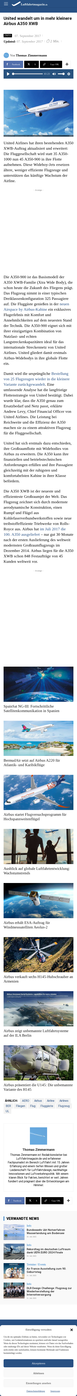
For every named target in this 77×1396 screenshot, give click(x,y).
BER (8, 1106)
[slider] (27, 74)
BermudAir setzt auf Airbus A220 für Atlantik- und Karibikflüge (32, 762)
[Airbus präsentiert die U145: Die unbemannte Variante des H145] (38, 1062)
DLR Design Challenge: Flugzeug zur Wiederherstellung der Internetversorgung (49, 1291)
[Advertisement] (38, 231)
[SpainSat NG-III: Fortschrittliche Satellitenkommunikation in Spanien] (38, 684)
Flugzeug (64, 1106)
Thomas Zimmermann (31, 55)
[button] (71, 1330)
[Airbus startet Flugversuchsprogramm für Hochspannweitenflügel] (38, 792)
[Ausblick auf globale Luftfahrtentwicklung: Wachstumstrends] (38, 846)
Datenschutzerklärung (36, 1391)
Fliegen (20, 1106)
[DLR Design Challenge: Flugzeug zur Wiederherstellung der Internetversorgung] (14, 1290)
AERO (25, 1100)
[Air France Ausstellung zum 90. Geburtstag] (14, 1271)
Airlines (63, 1100)
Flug (32, 1106)
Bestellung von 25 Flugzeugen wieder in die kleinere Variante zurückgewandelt (37, 379)
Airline (50, 1100)
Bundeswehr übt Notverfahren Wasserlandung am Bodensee (46, 1231)
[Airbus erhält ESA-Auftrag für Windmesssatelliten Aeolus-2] (38, 900)
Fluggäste (46, 1106)
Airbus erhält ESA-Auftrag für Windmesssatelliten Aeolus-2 (27, 925)
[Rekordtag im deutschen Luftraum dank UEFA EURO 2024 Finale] (14, 1252)
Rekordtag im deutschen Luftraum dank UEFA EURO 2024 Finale (49, 1251)
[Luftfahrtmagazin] (27, 3)
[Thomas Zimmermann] (7, 55)
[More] (67, 64)
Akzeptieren (38, 1363)
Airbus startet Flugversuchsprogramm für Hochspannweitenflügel (35, 816)
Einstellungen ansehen (38, 1383)
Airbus (38, 1100)
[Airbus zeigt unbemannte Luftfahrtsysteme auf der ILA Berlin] (38, 1008)
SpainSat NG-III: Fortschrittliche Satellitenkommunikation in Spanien (31, 708)
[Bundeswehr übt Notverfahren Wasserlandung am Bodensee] (14, 1232)
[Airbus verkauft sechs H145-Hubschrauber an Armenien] (38, 954)
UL (7, 1111)
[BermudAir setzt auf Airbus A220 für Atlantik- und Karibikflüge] (38, 738)
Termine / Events (36, 1264)
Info (7, 35)
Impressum (55, 1391)
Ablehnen (38, 1373)
